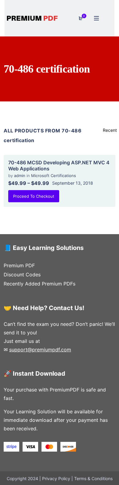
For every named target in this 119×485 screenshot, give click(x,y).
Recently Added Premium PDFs (39, 284)
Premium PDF (19, 265)
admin (20, 175)
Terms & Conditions (93, 478)
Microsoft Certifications (53, 175)
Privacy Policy (56, 478)
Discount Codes (22, 275)
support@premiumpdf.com (40, 350)
